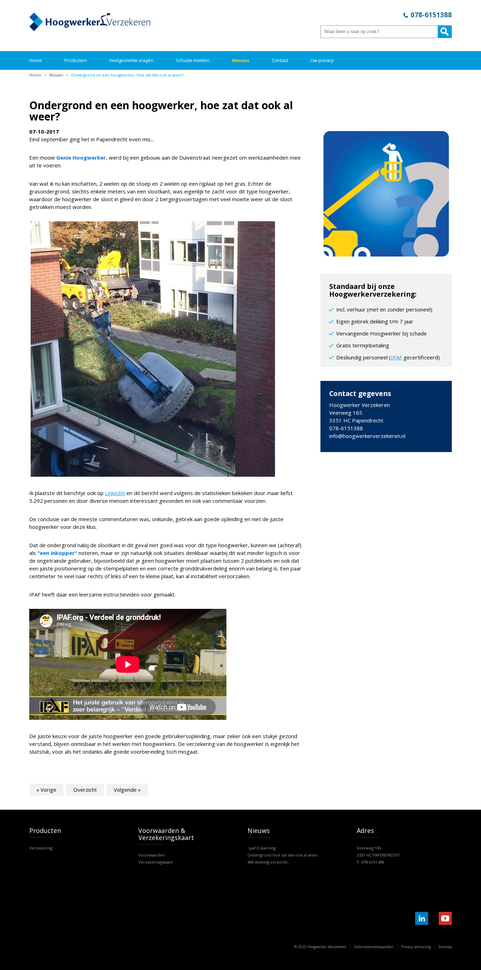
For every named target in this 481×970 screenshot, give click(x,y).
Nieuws (240, 60)
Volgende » (127, 789)
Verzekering (40, 848)
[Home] (89, 28)
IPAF (396, 357)
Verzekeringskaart (155, 862)
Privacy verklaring (416, 946)
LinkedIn (115, 492)
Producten (75, 60)
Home (35, 60)
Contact (280, 60)
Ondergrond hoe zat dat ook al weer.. (284, 855)
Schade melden (193, 60)
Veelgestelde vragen (131, 60)
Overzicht (85, 789)
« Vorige (46, 789)
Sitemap (445, 946)
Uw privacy (322, 60)
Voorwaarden (151, 855)
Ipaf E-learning (262, 848)
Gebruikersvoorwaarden (374, 946)
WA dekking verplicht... (269, 862)
